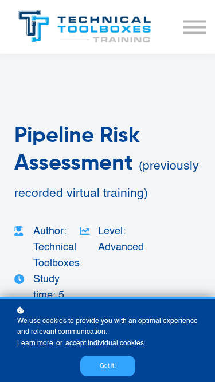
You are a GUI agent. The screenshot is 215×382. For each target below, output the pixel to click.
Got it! (108, 366)
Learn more (35, 343)
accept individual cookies (104, 343)
